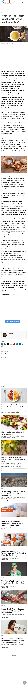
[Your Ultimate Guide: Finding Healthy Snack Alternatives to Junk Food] (14, 395)
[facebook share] (2, 344)
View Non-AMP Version (18, 659)
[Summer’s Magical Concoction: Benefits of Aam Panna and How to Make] (14, 448)
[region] (14, 58)
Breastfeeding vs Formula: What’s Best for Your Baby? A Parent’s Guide (13, 553)
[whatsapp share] (20, 344)
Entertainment (15, 6)
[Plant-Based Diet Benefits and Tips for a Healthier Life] (14, 422)
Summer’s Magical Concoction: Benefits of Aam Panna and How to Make (13, 459)
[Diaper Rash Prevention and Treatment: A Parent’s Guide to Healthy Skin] (14, 597)
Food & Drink (15, 9)
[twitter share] (8, 344)
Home (3, 6)
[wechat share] (2, 346)
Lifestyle (8, 6)
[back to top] (25, 683)
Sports (25, 6)
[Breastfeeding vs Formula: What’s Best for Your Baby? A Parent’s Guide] (14, 539)
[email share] (11, 344)
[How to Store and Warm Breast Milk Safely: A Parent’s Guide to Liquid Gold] (14, 510)
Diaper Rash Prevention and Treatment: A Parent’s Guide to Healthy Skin (14, 611)
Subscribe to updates (14, 321)
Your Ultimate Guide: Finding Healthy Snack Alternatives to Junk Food (13, 407)
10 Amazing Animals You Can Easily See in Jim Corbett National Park (13, 493)
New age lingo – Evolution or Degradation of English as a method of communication (13, 640)
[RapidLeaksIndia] (8, 2)
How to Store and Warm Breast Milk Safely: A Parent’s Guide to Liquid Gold (13, 523)
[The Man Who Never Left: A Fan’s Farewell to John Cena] (14, 569)
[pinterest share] (14, 344)
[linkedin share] (17, 344)
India (21, 6)
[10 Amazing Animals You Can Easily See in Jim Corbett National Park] (14, 480)
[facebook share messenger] (5, 344)
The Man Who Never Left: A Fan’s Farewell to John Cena (13, 582)
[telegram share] (22, 344)
